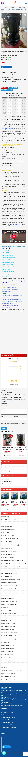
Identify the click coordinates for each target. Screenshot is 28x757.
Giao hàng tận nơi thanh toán (10, 727)
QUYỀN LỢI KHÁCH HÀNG (6, 89)
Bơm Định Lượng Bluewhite (7, 657)
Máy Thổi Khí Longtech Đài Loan (8, 573)
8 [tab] (17, 509)
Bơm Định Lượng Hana (6, 651)
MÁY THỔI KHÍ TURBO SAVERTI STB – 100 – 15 (23, 501)
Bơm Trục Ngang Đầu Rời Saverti (8, 585)
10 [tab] (20, 509)
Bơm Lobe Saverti (5, 620)
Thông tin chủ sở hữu (8, 712)
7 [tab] (16, 509)
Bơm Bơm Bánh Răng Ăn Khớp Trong (9, 545)
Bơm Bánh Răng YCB (6, 541)
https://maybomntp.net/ (12, 289)
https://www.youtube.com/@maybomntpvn (12, 299)
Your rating (4, 403)
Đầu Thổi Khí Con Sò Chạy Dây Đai (9, 632)
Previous (1, 446)
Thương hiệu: (4, 59)
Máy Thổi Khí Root (5, 576)
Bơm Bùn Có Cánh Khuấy (7, 598)
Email (16, 416)
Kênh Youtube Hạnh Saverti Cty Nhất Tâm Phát (12, 705)
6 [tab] (14, 509)
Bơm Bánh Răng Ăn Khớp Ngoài (8, 538)
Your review (4, 408)
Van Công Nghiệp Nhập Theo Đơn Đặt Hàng (11, 670)
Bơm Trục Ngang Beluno (6, 661)
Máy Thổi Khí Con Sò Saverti (7, 519)
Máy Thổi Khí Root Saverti (7, 676)
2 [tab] (9, 509)
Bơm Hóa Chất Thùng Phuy (7, 529)
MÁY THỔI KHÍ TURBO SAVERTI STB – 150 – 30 (4, 501)
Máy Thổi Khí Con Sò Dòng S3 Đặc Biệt (10, 567)
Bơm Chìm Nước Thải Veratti (7, 629)
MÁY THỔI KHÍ (4, 516)
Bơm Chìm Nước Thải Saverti (7, 635)
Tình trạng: (3, 57)
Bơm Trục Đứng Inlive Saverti (7, 588)
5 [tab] (13, 509)
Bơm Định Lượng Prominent (7, 604)
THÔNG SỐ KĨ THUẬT (12, 87)
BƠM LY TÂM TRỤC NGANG (7, 551)
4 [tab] (12, 509)
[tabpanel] (4, 499)
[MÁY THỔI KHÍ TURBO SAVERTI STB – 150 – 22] (14, 495)
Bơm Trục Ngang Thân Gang (7, 582)
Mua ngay (7, 455)
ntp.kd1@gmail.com (11, 287)
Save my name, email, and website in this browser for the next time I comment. (13, 424)
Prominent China (5, 610)
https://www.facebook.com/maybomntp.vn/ (12, 295)
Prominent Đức (4, 607)
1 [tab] (7, 509)
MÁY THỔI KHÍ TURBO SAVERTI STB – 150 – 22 (14, 501)
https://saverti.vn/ (6, 291)
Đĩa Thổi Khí (4, 667)
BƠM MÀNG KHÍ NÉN (5, 548)
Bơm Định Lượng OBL (6, 654)
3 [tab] (10, 509)
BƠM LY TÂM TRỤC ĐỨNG (7, 554)
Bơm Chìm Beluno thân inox (7, 645)
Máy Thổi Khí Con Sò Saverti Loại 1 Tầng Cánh (11, 560)
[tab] (4, 88)
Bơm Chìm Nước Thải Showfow (8, 601)
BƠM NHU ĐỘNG (5, 532)
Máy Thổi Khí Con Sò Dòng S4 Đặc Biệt (10, 570)
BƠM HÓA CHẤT (5, 523)
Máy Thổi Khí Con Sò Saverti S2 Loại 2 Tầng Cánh (12, 563)
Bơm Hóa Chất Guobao (6, 664)
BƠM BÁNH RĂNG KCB (6, 535)
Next (26, 446)
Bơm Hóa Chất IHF (5, 526)
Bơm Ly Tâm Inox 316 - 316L (7, 623)
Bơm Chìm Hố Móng (5, 595)
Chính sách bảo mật (8, 719)
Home (2, 8)
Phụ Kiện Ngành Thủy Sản (7, 673)
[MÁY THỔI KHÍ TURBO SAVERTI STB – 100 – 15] (23, 495)
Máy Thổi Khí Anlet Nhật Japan (8, 626)
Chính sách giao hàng (8, 714)
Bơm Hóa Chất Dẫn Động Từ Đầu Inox (9, 579)
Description (4, 87)
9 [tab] (19, 509)
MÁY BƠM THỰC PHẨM (6, 617)
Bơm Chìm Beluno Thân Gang (8, 648)
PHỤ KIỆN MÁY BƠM (5, 642)
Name (2, 416)
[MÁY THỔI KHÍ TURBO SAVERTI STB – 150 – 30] (4, 495)
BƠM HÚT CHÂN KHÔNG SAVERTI (8, 613)
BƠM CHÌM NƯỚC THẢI (10, 8)
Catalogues (7, 67)
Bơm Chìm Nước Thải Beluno (7, 592)
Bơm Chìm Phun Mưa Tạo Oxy (8, 639)
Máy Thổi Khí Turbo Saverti (7, 679)
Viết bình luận (14, 361)
